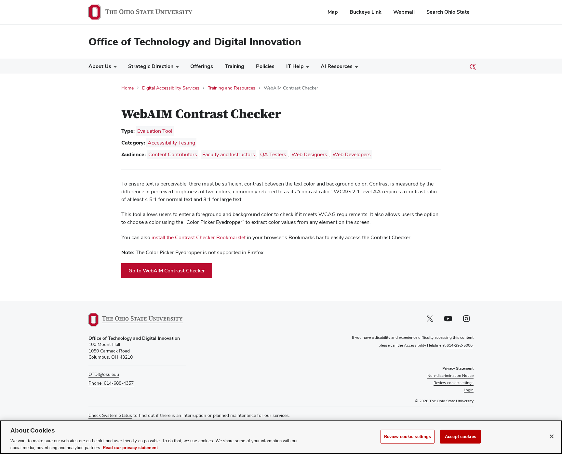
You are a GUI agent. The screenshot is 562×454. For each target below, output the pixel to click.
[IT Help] (306, 67)
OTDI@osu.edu (103, 374)
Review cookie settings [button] (454, 382)
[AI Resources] (355, 67)
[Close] (551, 436)
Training (234, 66)
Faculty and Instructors (228, 154)
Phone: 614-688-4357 (111, 383)
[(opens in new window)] (135, 319)
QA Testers (273, 154)
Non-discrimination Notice (450, 375)
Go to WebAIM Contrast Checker (170, 272)
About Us (99, 66)
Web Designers (309, 154)
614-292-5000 (460, 345)
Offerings (201, 66)
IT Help (295, 66)
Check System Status (110, 415)
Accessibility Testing (171, 142)
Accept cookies (460, 436)
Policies (265, 66)
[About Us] (113, 67)
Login (469, 389)
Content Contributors (172, 154)
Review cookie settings (407, 436)
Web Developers (351, 154)
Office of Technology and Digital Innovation (194, 41)
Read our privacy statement (130, 447)
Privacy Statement (458, 368)
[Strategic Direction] (176, 67)
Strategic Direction (150, 66)
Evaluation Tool (154, 131)
